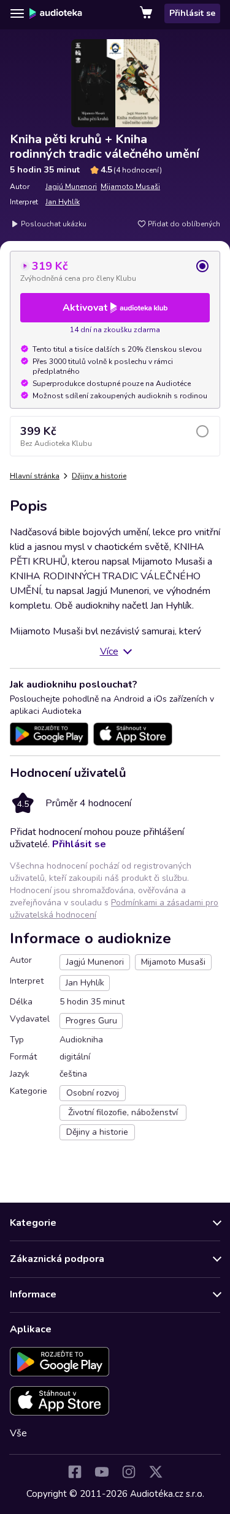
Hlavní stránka (34, 476)
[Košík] (147, 13)
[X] (155, 1471)
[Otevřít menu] (17, 13)
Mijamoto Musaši (130, 186)
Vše (18, 1433)
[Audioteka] (55, 13)
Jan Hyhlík (62, 202)
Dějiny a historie (99, 476)
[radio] (115, 271)
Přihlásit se (192, 13)
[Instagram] (128, 1471)
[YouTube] (101, 1471)
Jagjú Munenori (71, 186)
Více (109, 651)
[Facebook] (74, 1471)
